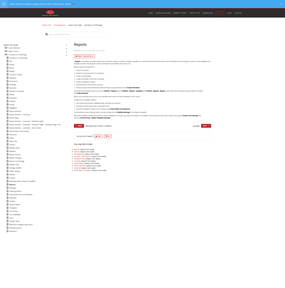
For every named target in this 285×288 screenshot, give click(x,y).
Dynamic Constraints (16, 91)
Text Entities (13, 211)
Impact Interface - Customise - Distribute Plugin (26, 121)
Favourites (13, 98)
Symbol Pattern (14, 204)
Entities (11, 95)
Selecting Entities (15, 191)
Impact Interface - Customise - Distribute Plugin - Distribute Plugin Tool (35, 125)
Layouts (12, 145)
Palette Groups (14, 171)
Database (12, 78)
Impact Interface (15, 111)
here (73, 4)
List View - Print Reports (82, 156)
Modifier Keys (14, 164)
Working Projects (15, 228)
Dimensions (13, 81)
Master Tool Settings (16, 161)
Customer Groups (15, 75)
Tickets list (194, 13)
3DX (10, 61)
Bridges (12, 71)
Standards (12, 198)
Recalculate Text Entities (83, 170)
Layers (11, 138)
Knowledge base (163, 13)
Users (11, 218)
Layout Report (79, 163)
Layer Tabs (13, 141)
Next (205, 126)
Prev (80, 126)
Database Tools (80, 159)
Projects (12, 178)
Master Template (15, 158)
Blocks (11, 68)
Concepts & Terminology (18, 58)
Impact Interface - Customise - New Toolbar (25, 128)
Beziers (12, 65)
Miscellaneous (79, 154)
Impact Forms (13, 51)
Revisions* (13, 231)
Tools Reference (14, 48)
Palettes (12, 174)
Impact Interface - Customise (19, 115)
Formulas (77, 161)
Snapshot (77, 168)
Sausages (12, 188)
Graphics (12, 101)
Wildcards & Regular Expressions (21, 224)
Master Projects (15, 154)
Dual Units (13, 88)
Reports (12, 184)
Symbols (12, 201)
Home (150, 13)
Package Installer (15, 168)
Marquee (12, 151)
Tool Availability (14, 214)
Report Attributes (80, 166)
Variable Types (14, 221)
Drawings (12, 85)
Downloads (208, 13)
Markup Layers (14, 148)
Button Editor (14, 118)
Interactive (13, 135)
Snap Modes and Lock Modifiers (21, 194)
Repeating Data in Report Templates (22, 181)
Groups (11, 105)
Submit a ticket (180, 13)
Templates (13, 208)
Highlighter (13, 108)
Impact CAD (46, 25)
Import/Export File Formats (19, 131)
